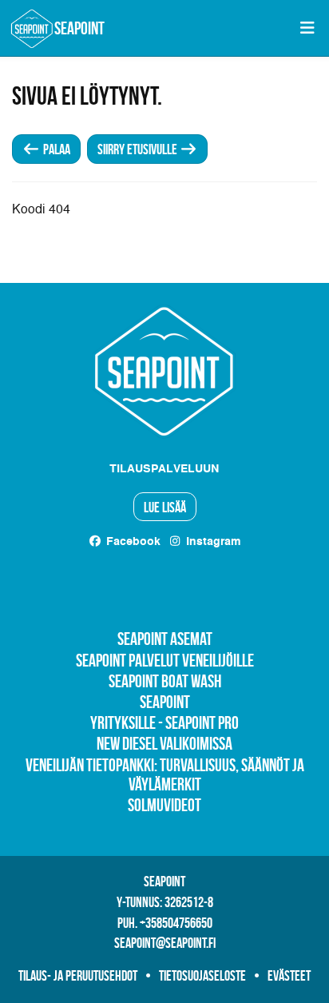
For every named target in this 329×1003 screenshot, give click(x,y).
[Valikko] (307, 28)
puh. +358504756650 (164, 923)
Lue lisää (165, 507)
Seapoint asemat (164, 638)
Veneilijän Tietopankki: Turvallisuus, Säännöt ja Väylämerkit (165, 774)
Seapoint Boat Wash (165, 681)
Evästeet (289, 976)
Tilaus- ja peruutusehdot (77, 976)
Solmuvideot (164, 804)
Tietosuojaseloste (202, 976)
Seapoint (165, 701)
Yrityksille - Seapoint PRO (164, 722)
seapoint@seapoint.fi (165, 943)
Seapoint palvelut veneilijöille (165, 660)
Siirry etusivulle (138, 149)
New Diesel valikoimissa (164, 743)
